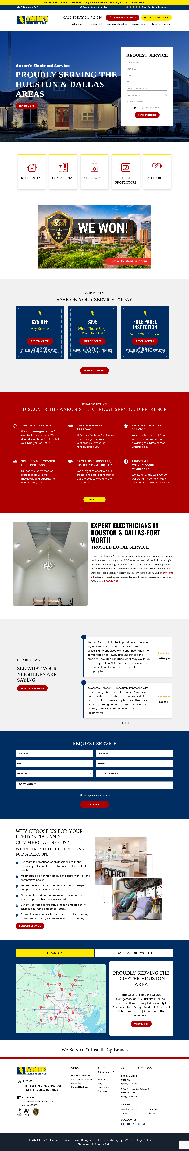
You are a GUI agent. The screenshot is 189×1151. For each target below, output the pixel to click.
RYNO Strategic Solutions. (140, 1140)
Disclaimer (83, 1144)
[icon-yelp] (134, 1124)
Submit (94, 804)
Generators (94, 178)
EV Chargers (157, 178)
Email (130, 75)
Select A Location (157, 17)
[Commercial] (63, 167)
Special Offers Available (95, 7)
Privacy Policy (103, 1144)
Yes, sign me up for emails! (148, 107)
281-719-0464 (94, 17)
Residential (32, 178)
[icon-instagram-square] (144, 1124)
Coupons (102, 1091)
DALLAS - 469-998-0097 (40, 1090)
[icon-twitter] (139, 1124)
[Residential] (32, 167)
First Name (133, 63)
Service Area (104, 1087)
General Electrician (80, 1087)
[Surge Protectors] (125, 167)
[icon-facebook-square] (122, 1124)
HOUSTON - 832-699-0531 (42, 1086)
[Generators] (94, 167)
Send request (147, 115)
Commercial (63, 178)
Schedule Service (124, 17)
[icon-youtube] (128, 1124)
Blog (100, 1083)
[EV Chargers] (157, 165)
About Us (102, 1079)
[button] (122, 723)
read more (111, 581)
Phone (131, 81)
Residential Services (80, 1075)
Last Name (133, 69)
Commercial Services (81, 1079)
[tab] (55, 953)
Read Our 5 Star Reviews (154, 7)
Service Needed (24, 774)
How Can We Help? (136, 101)
